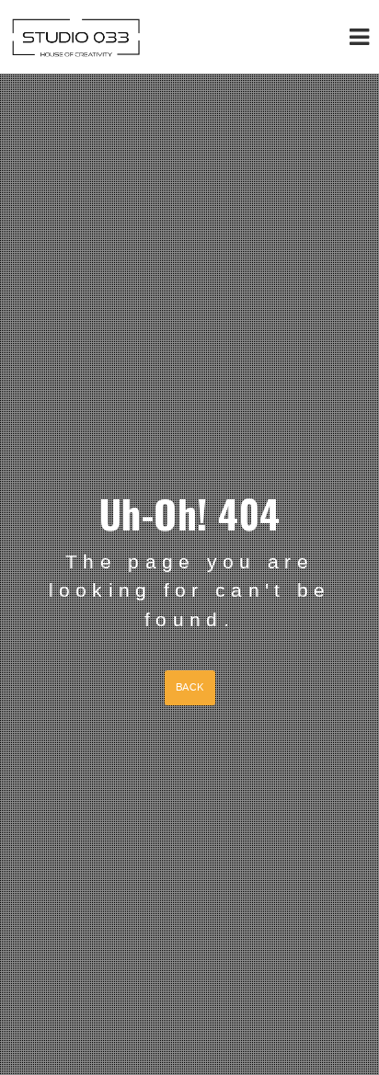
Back (190, 687)
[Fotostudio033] (76, 36)
